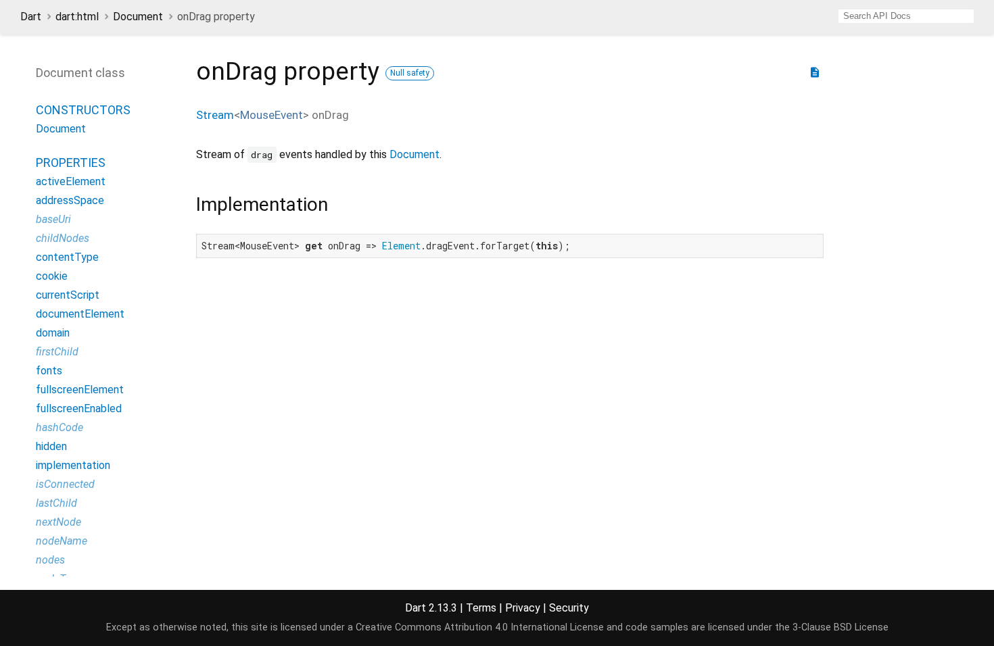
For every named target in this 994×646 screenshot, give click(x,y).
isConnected (65, 484)
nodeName (61, 541)
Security (569, 607)
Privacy (522, 607)
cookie (52, 276)
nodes (50, 559)
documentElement (80, 313)
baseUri (53, 219)
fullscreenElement (80, 389)
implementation (73, 465)
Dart (30, 16)
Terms (481, 607)
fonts (49, 370)
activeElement (70, 181)
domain (53, 332)
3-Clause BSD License (840, 627)
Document (138, 16)
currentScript (67, 295)
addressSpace (70, 200)
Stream (215, 115)
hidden (51, 446)
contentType (67, 257)
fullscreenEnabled (79, 408)
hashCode (59, 427)
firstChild (57, 351)
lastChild (56, 503)
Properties (70, 162)
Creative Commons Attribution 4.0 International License (480, 627)
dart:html (77, 16)
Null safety (409, 73)
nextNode (58, 522)
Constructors (83, 110)
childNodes (62, 238)
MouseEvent (271, 115)
